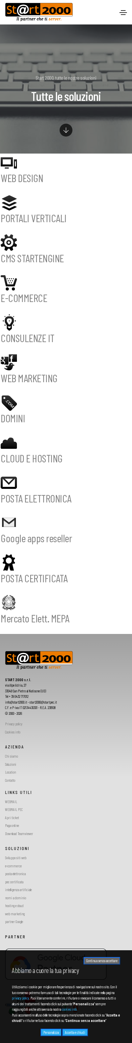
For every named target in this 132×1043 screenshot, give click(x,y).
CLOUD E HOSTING (32, 458)
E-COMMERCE (24, 297)
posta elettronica (15, 873)
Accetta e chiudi (75, 1032)
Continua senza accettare (101, 960)
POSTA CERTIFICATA (34, 577)
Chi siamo (11, 756)
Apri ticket (12, 817)
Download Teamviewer (19, 833)
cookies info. (70, 1009)
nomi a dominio (15, 898)
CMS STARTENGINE (32, 257)
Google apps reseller (36, 537)
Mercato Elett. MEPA (35, 618)
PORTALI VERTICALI (34, 217)
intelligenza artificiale (18, 889)
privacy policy (20, 998)
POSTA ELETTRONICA (36, 498)
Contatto (10, 780)
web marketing (15, 914)
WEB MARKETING (29, 377)
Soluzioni (10, 764)
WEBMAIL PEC (14, 809)
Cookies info (12, 732)
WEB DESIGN (22, 177)
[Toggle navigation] (123, 12)
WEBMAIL (11, 801)
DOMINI (13, 417)
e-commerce (13, 866)
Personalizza (51, 1032)
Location (10, 772)
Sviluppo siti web (15, 857)
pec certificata (14, 882)
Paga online (12, 825)
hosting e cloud (14, 905)
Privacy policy (13, 724)
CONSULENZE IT (27, 337)
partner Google (14, 921)
